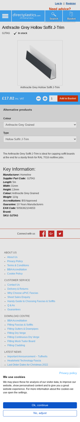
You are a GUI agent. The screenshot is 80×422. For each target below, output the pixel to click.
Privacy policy (68, 373)
